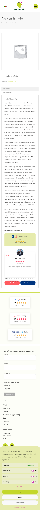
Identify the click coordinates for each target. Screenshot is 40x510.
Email (6, 354)
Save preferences (20, 503)
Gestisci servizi (19, 486)
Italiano (7, 385)
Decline (20, 497)
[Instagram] (5, 445)
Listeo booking (11, 81)
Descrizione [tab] (6, 89)
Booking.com (28, 283)
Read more (21, 269)
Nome (6, 363)
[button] (36, 6)
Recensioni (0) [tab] (7, 93)
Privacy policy (22, 507)
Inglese (7, 389)
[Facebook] (12, 445)
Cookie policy (16, 507)
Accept (20, 492)
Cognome (7, 373)
